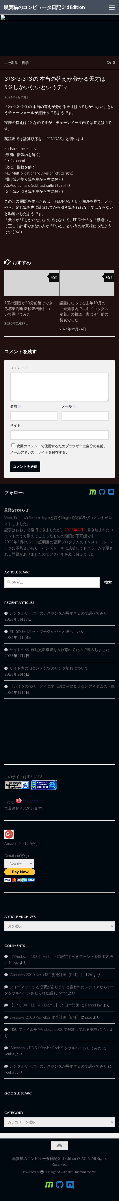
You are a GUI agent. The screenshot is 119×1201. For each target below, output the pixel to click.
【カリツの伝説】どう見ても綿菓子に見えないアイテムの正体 (62, 686)
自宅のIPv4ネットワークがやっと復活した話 (47, 631)
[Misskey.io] (92, 492)
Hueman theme (84, 1172)
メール (69, 406)
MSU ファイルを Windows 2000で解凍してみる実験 (53, 1029)
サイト (15, 425)
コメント (19, 368)
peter (63, 993)
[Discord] (111, 492)
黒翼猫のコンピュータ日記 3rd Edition (44, 7)
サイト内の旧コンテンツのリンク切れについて (49, 668)
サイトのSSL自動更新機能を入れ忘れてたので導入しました (59, 649)
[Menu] (112, 7)
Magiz (14, 962)
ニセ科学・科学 (16, 62)
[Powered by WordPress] (42, 1172)
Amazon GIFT (15, 843)
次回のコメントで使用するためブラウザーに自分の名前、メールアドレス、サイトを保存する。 (58, 449)
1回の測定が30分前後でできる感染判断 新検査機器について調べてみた (28, 308)
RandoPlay (93, 1005)
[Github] (101, 492)
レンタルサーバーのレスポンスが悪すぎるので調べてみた (58, 613)
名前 (15, 406)
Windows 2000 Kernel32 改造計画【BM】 (45, 974)
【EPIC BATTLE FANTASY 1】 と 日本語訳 (44, 1005)
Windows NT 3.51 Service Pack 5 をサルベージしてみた (56, 1048)
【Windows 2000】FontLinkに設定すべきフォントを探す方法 (61, 956)
